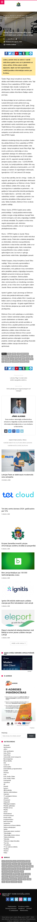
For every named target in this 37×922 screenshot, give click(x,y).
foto (29, 864)
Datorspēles (7, 767)
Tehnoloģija (12, 876)
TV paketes (7, 845)
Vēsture (6, 851)
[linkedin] (20, 53)
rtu (27, 359)
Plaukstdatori (8, 813)
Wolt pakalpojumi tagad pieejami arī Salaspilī (18, 388)
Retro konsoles (8, 821)
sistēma (27, 874)
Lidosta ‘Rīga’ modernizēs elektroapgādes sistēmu (18, 378)
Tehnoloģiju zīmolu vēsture (12, 835)
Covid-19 (6, 765)
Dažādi (6, 770)
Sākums (5, 15)
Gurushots (7, 782)
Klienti (22, 356)
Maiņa (7, 359)
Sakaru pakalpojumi (9, 827)
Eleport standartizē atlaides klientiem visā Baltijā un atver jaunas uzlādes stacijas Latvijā (18, 632)
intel (23, 866)
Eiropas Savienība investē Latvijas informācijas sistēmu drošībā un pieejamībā (18, 544)
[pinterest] (16, 53)
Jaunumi (12, 15)
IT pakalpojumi (13, 910)
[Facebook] (8, 899)
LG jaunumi (7, 800)
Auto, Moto (7, 753)
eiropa (14, 864)
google (4, 866)
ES (15, 356)
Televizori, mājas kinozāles (11, 841)
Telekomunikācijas (9, 837)
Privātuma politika (23, 906)
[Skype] (25, 899)
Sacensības (7, 823)
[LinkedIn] (16, 899)
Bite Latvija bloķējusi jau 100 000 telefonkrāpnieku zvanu (14, 574)
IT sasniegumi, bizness (10, 796)
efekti (14, 354)
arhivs (5, 749)
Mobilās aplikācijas (9, 806)
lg (31, 356)
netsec (6, 811)
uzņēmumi (15, 361)
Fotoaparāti (7, 780)
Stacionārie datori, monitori (12, 831)
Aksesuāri (6, 745)
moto (12, 359)
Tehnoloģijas (7, 833)
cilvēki (28, 861)
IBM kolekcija (8, 790)
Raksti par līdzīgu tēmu (18, 440)
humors (6, 788)
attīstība (8, 861)
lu (2, 359)
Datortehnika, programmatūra (13, 768)
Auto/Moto (7, 755)
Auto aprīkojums (9, 751)
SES (22, 874)
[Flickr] (21, 899)
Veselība (6, 849)
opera (11, 871)
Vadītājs (22, 361)
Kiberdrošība (24, 910)
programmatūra (7, 874)
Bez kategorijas (8, 759)
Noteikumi (21, 908)
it (18, 356)
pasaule (16, 871)
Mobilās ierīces (8, 808)
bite (5, 763)
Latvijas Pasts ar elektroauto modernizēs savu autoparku (17, 476)
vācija (8, 882)
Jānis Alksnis (11, 39)
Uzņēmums (13, 879)
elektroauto (24, 354)
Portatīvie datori (9, 815)
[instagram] (29, 899)
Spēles (6, 829)
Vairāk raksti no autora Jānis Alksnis (17, 443)
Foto (5, 774)
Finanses (6, 772)
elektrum (5, 356)
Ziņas (19, 882)
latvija (28, 356)
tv (2, 361)
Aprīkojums (7, 747)
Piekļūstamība (12, 906)
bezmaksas (21, 861)
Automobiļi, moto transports (12, 757)
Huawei (6, 786)
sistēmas (5, 876)
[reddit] (13, 53)
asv (3, 861)
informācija (17, 866)
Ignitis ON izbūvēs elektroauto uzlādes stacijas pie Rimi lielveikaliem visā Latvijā (17, 602)
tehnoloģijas (21, 876)
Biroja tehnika (8, 761)
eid (18, 354)
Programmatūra (8, 819)
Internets (6, 794)
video (29, 879)
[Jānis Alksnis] (18, 2)
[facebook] (6, 53)
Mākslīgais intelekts (9, 804)
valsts (20, 879)
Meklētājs (4, 733)
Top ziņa (6, 843)
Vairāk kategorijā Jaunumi (18, 445)
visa (3, 882)
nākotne (4, 871)
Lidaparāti (7, 802)
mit (24, 869)
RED (23, 359)
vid (28, 361)
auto (9, 354)
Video (5, 853)
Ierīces (10, 866)
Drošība (4, 864)
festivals (23, 864)
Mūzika (6, 810)
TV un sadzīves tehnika (10, 847)
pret (22, 871)
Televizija (6, 839)
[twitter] (10, 53)
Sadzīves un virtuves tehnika (12, 825)
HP (4, 784)
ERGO (11, 356)
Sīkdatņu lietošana (10, 908)
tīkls (31, 359)
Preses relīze (7, 817)
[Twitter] (12, 899)
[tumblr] (23, 53)
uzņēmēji (7, 361)
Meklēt (31, 736)
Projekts (18, 359)
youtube (14, 882)
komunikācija (6, 869)
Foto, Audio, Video (9, 776)
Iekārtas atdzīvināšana (10, 792)
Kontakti (29, 908)
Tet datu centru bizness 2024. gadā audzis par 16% (18, 510)
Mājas (28, 869)
